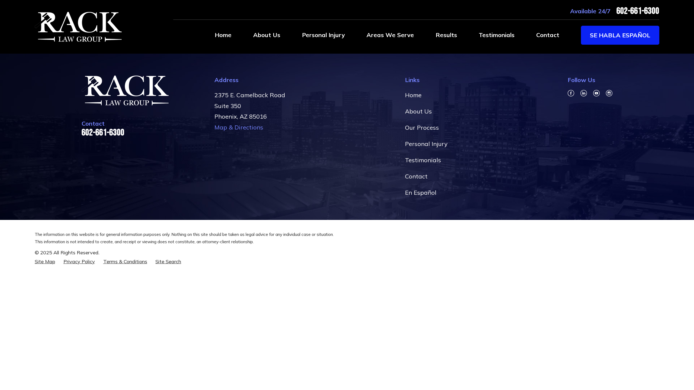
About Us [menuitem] (266, 35)
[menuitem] (45, 261)
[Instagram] (609, 93)
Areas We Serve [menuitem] (390, 35)
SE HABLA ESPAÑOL (620, 35)
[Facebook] (571, 93)
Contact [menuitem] (547, 35)
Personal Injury (426, 144)
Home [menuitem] (223, 35)
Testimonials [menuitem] (497, 35)
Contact (416, 176)
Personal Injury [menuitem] (323, 35)
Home (413, 95)
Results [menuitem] (446, 35)
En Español (420, 192)
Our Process (422, 127)
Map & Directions (238, 127)
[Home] (78, 27)
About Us (418, 111)
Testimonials (423, 160)
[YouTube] (596, 93)
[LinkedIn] (583, 93)
